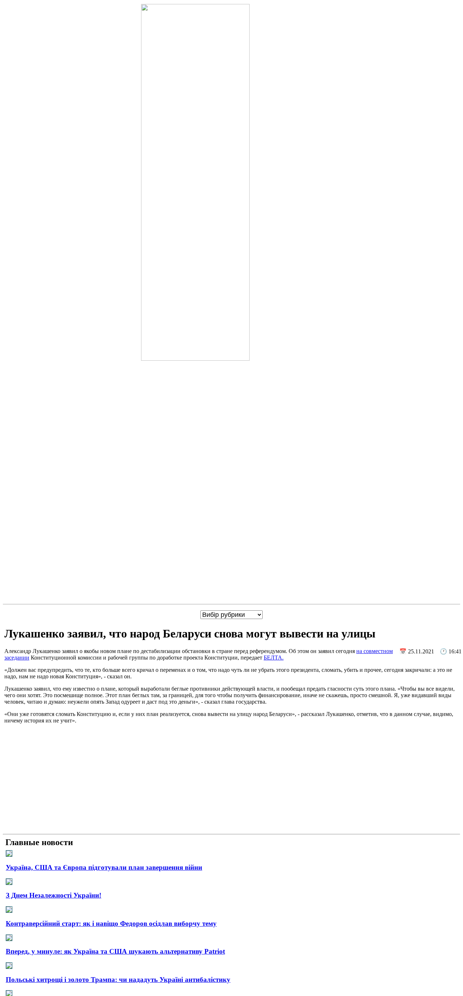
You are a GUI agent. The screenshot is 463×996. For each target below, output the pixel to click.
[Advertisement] (231, 780)
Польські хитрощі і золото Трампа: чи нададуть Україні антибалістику (118, 979)
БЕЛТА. (274, 657)
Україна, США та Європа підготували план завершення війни (104, 867)
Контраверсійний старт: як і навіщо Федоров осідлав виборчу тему (111, 923)
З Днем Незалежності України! (53, 895)
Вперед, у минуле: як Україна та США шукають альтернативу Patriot (115, 951)
